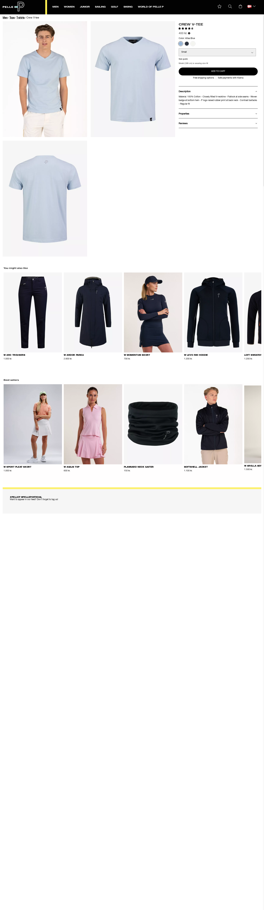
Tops (12, 18)
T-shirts (21, 18)
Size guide (183, 59)
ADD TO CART (218, 71)
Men (5, 18)
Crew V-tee (32, 18)
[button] (219, 6)
